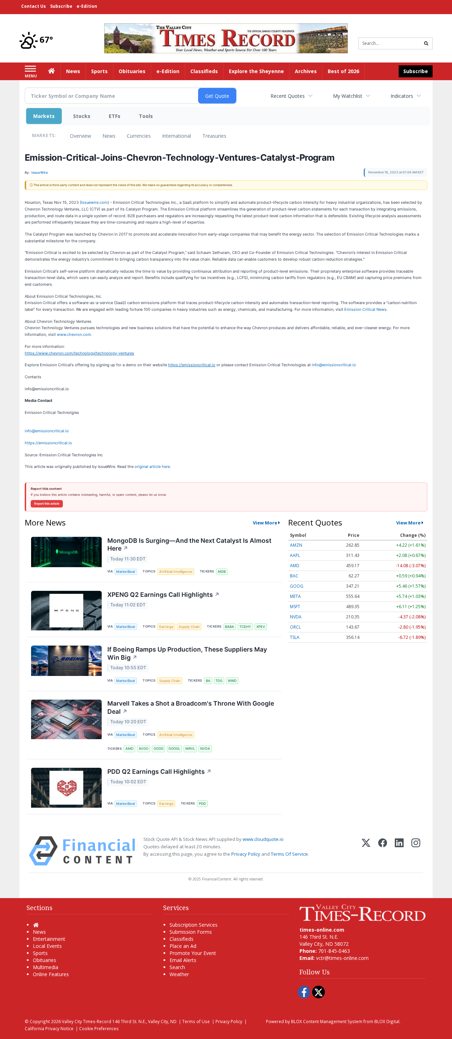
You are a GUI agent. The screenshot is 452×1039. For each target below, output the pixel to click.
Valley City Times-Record (86, 1021)
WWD (232, 681)
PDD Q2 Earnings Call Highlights (159, 771)
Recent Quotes (287, 96)
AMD (129, 748)
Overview (80, 135)
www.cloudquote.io (263, 839)
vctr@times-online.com (342, 958)
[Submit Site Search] (426, 43)
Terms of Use (196, 1021)
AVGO (143, 748)
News (108, 135)
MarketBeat (125, 572)
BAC (294, 576)
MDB (222, 572)
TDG (218, 681)
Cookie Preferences (99, 1028)
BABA (229, 627)
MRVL (190, 748)
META (295, 596)
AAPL (295, 555)
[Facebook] (382, 851)
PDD (202, 804)
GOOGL (174, 748)
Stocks (81, 116)
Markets (44, 116)
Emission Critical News (365, 309)
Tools (146, 116)
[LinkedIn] (399, 851)
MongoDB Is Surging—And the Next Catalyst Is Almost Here (189, 544)
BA (208, 681)
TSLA (294, 637)
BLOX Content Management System (326, 1021)
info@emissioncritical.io (334, 364)
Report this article (46, 503)
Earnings (166, 627)
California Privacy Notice (49, 1028)
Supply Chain (189, 627)
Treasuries (214, 135)
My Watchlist (347, 96)
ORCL (295, 627)
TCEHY (245, 627)
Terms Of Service (289, 854)
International (176, 135)
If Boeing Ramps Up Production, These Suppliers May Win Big (187, 653)
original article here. (153, 466)
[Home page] (226, 37)
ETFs (114, 116)
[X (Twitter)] (366, 851)
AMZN (296, 545)
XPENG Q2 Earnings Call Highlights (163, 594)
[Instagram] (416, 851)
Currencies (139, 135)
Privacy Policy (245, 854)
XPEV (260, 627)
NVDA (205, 748)
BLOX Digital (386, 1021)
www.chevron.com (74, 334)
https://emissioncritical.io (48, 442)
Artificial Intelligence (175, 572)
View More (265, 523)
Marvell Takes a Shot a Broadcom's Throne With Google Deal (190, 707)
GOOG (158, 748)
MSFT (295, 607)
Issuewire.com (94, 202)
